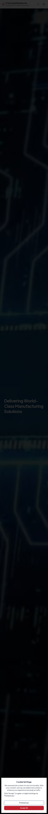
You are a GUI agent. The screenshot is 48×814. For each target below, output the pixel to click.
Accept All (24, 808)
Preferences (24, 803)
